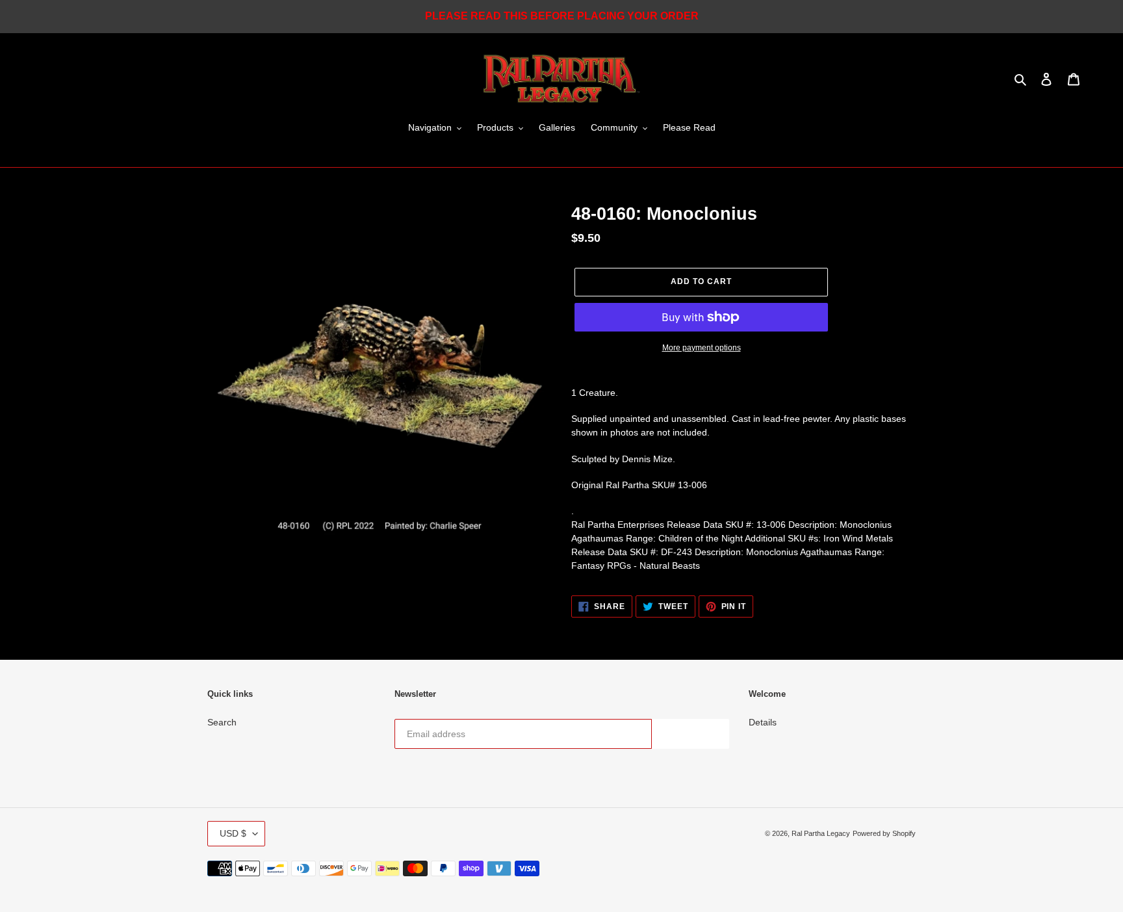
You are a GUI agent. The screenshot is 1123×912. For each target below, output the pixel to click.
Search (222, 722)
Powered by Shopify (884, 833)
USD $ (233, 833)
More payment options (701, 347)
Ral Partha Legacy (821, 833)
